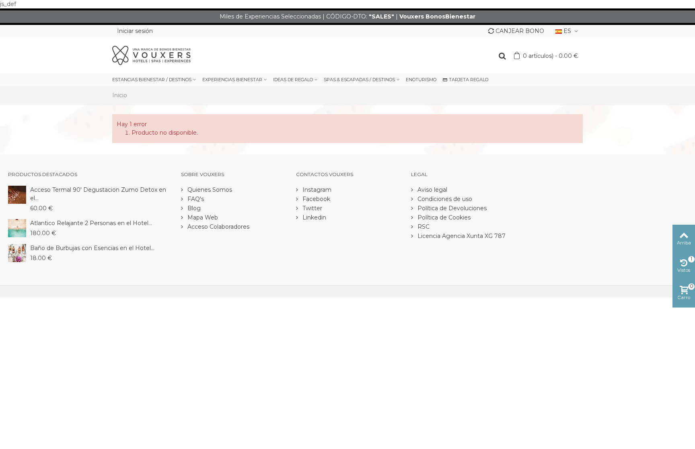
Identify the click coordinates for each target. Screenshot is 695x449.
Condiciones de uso (444, 199)
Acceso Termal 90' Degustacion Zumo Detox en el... (98, 194)
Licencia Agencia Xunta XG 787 (461, 236)
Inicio (119, 95)
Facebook (315, 199)
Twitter (311, 208)
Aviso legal (431, 189)
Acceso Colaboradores (217, 226)
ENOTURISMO (421, 79)
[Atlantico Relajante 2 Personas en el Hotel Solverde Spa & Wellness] (17, 227)
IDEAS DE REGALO (293, 79)
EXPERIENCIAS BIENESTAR (232, 79)
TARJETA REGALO (468, 79)
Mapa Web (202, 217)
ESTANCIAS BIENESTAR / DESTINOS (151, 79)
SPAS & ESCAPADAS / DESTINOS (359, 79)
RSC (423, 226)
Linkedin (313, 217)
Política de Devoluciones (451, 208)
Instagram (316, 189)
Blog (193, 208)
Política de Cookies (443, 217)
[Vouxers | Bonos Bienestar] (151, 55)
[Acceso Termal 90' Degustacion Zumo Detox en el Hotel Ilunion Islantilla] (17, 194)
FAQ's (195, 199)
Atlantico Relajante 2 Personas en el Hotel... (91, 223)
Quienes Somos (209, 189)
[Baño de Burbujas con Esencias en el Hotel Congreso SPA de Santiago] (17, 252)
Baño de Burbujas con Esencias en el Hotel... (92, 248)
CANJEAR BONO (520, 31)
